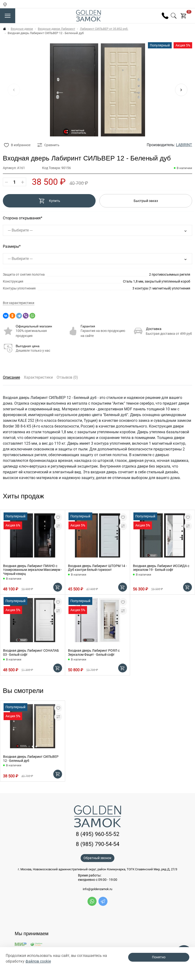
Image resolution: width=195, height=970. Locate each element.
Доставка (153, 329)
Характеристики (38, 377)
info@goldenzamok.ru (97, 889)
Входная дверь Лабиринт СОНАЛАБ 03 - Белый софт (31, 652)
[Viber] (26, 316)
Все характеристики (18, 303)
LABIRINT (184, 145)
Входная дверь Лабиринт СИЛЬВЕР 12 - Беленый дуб (30, 759)
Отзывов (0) (67, 377)
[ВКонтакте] (6, 316)
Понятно (159, 957)
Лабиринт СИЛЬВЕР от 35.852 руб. (104, 29)
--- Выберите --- (20, 230)
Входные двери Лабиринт (56, 29)
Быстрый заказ (146, 201)
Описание (11, 377)
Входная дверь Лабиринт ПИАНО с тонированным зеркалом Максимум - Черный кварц (32, 570)
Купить (54, 201)
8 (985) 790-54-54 (97, 844)
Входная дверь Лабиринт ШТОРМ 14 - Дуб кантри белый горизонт (97, 568)
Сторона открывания (22, 218)
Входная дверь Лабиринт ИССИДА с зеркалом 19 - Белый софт (161, 568)
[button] (181, 90)
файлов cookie (38, 961)
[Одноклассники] (12, 316)
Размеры (11, 246)
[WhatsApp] (32, 316)
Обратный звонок (97, 858)
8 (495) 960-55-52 (97, 834)
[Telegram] (19, 316)
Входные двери (22, 29)
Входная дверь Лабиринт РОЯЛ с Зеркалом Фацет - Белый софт (94, 652)
